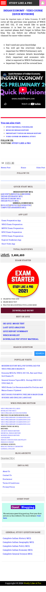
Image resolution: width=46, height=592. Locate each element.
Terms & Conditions (11, 483)
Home (23, 167)
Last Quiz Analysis (14, 327)
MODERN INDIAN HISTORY (10, 435)
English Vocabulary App (11, 240)
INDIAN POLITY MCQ (10, 201)
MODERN (26, 194)
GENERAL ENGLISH (8, 449)
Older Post (40, 167)
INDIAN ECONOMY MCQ (11, 198)
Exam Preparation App (11, 220)
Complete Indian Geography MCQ (18, 542)
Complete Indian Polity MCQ (16, 546)
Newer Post (5, 167)
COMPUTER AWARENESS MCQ (13, 207)
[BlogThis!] (8, 163)
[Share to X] (11, 163)
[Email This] (6, 163)
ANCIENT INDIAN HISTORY (10, 431)
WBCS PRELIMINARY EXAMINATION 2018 (15, 420)
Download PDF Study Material (21, 339)
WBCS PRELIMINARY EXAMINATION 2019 (15, 417)
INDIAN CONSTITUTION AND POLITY (13, 440)
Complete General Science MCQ (17, 554)
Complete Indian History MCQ (17, 538)
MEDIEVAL (15, 194)
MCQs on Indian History (17, 130)
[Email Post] (2, 163)
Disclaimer (7, 479)
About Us (6, 471)
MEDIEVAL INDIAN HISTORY (11, 433)
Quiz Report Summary (15, 331)
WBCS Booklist (11, 335)
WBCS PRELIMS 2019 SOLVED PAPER (14, 413)
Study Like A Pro (21, 143)
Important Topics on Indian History (23, 133)
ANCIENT (5, 194)
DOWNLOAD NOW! (23, 310)
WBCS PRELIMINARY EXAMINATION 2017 (15, 422)
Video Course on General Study (21, 136)
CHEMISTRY (26, 205)
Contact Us (7, 475)
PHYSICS (15, 205)
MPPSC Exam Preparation (13, 228)
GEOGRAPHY (5, 437)
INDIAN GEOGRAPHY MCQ (12, 196)
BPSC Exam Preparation (12, 232)
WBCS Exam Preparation (12, 224)
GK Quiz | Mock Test (13, 323)
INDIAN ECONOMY (7, 442)
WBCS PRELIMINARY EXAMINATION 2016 (15, 424)
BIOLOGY (5, 205)
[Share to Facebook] (13, 163)
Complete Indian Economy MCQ (17, 550)
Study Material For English (19, 127)
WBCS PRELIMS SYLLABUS (10, 408)
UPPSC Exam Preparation (12, 236)
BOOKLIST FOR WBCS (8, 411)
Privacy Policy (9, 487)
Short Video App (8, 244)
